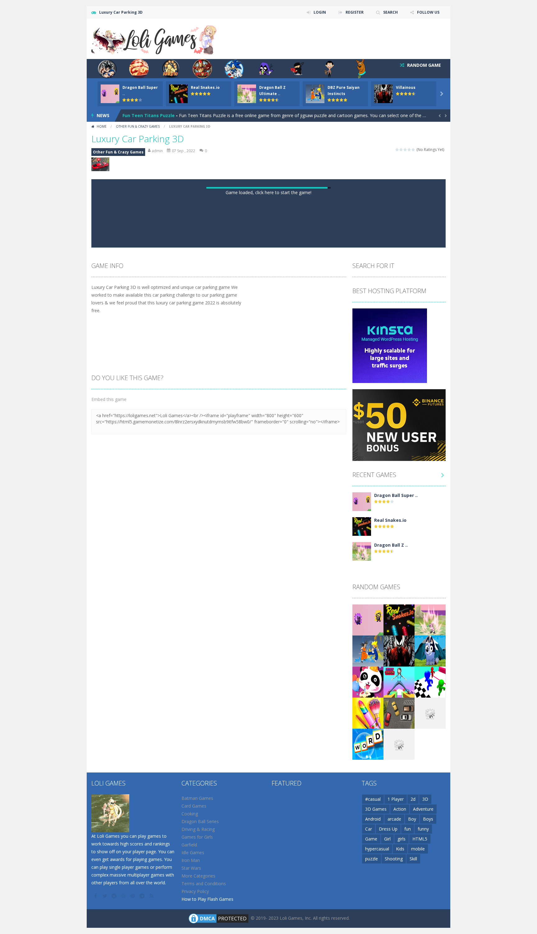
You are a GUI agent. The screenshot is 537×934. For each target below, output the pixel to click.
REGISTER (355, 12)
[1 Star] (397, 149)
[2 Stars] (401, 149)
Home (102, 126)
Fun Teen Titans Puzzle (148, 115)
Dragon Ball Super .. (396, 761)
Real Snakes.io (205, 87)
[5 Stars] (413, 149)
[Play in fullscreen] (274, 506)
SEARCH (390, 12)
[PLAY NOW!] (110, 93)
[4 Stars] (409, 149)
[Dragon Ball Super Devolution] (361, 767)
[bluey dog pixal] (430, 917)
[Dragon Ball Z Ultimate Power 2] (361, 817)
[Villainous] (399, 917)
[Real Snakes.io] (361, 792)
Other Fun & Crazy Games (138, 126)
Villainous (405, 87)
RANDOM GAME (423, 65)
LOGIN (320, 12)
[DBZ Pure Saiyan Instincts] (367, 917)
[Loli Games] (154, 38)
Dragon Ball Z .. (391, 811)
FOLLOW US (428, 12)
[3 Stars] (405, 149)
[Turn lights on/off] (251, 506)
